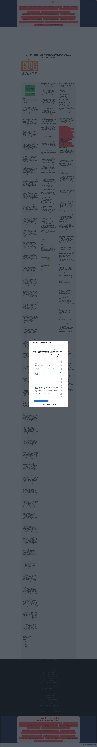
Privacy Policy (54, 404)
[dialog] (48, 373)
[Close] (66, 343)
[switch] (61, 362)
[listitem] (48, 359)
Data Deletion (43, 404)
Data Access (48, 404)
